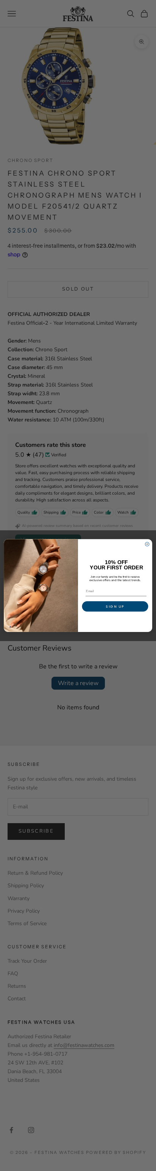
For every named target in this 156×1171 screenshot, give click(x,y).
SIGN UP (115, 606)
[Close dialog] (147, 544)
